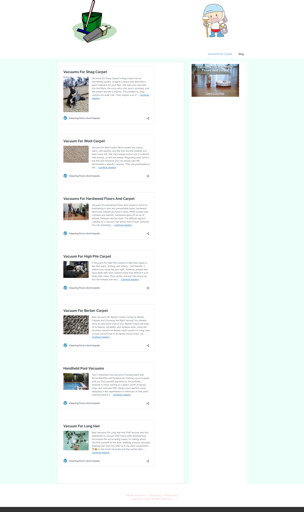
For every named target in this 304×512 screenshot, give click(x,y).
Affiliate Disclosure (136, 495)
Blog (241, 54)
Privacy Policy (171, 495)
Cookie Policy (155, 495)
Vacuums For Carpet (220, 54)
